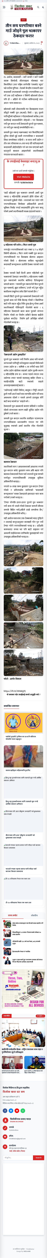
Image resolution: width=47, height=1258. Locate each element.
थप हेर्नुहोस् (39, 1016)
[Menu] (4, 7)
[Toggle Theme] (43, 7)
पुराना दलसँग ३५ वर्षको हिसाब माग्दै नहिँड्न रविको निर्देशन (33, 1072)
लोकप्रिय (34, 915)
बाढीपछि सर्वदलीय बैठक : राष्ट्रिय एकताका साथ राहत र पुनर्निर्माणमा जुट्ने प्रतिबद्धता (22, 1051)
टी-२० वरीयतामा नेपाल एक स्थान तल (18, 902)
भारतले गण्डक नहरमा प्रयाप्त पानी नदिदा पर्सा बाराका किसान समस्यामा (21, 870)
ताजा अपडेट (12, 915)
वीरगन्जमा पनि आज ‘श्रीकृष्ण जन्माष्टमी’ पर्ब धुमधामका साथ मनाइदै (20, 836)
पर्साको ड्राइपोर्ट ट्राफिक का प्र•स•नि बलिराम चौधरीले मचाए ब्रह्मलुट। (21, 738)
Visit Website (23, 177)
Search (38, 1157)
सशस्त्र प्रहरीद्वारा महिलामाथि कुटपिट (18, 770)
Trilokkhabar (30, 1249)
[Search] (38, 7)
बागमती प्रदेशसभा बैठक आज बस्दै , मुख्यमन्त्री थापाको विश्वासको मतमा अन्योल (11, 1073)
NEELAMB (27, 1251)
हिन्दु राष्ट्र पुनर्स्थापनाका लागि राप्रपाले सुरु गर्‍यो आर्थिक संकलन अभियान (22, 803)
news (23, 20)
